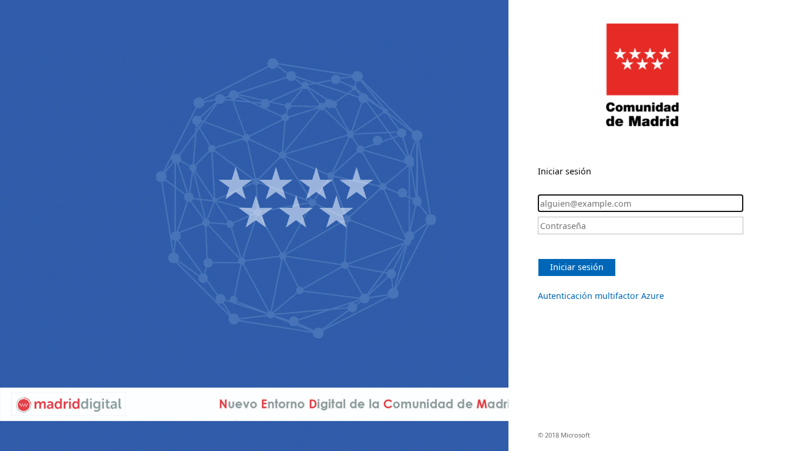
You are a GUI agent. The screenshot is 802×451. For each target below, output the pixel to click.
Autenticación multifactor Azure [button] (601, 295)
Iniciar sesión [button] (577, 266)
